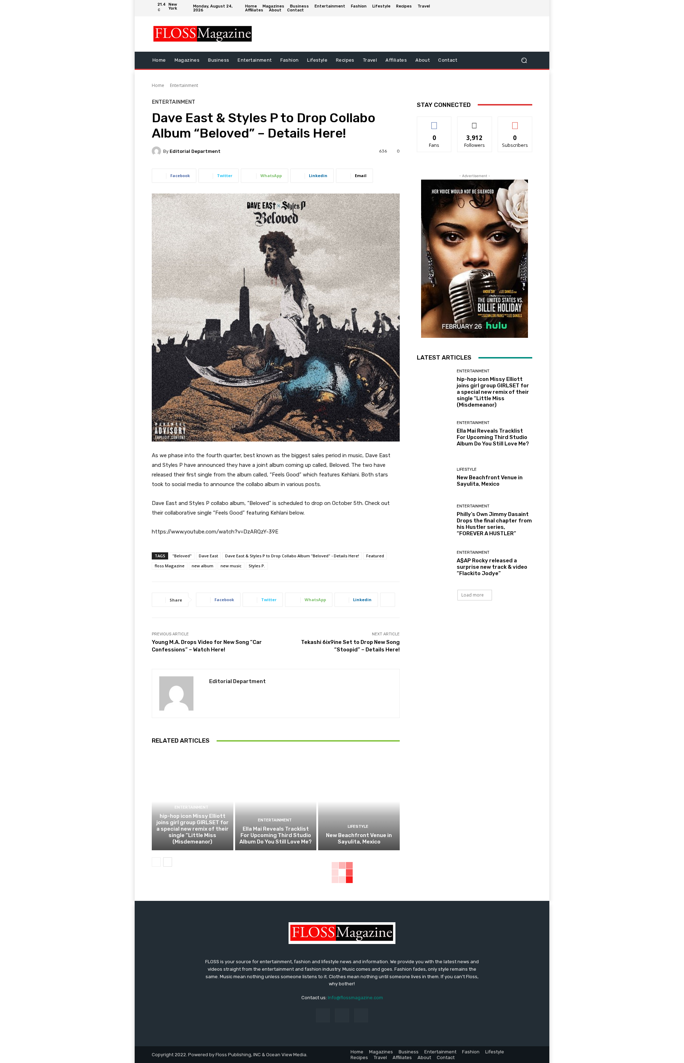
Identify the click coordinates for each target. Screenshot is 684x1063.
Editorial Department (195, 151)
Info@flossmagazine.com (355, 997)
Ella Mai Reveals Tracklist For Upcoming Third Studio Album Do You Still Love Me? (275, 835)
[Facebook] (505, 8)
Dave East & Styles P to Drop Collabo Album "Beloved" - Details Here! (292, 555)
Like (434, 122)
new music (231, 565)
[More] (387, 600)
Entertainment (184, 85)
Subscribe (515, 122)
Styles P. (257, 565)
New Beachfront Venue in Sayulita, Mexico (359, 838)
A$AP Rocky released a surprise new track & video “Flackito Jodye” (492, 567)
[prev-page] (156, 862)
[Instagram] (516, 8)
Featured (375, 555)
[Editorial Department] (157, 151)
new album (202, 565)
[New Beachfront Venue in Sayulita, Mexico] (359, 801)
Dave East (208, 555)
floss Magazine (170, 565)
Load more (472, 595)
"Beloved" (182, 555)
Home (158, 85)
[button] (523, 60)
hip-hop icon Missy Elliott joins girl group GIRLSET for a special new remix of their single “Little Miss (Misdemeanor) (192, 829)
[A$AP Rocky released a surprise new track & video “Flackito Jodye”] (434, 563)
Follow (474, 122)
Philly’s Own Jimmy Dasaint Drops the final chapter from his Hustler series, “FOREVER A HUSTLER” (494, 524)
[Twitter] (527, 8)
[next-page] (167, 862)
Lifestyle (358, 827)
